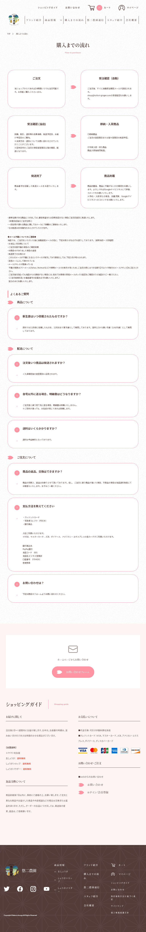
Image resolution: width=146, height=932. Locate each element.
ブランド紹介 (34, 20)
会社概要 (131, 20)
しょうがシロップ (65, 879)
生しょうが (63, 871)
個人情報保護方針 (120, 913)
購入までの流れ (74, 20)
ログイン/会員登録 (98, 792)
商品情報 (50, 20)
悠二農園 (29, 870)
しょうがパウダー (65, 889)
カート (122, 865)
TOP (8, 34)
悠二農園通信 (95, 20)
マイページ (125, 874)
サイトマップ (117, 906)
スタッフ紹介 (115, 20)
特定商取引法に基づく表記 (123, 897)
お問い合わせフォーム (78, 672)
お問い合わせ (72, 8)
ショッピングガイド (48, 8)
